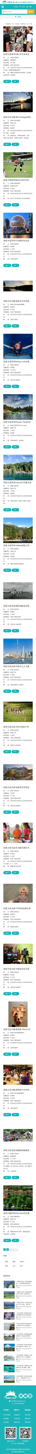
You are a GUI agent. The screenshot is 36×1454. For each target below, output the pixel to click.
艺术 (21, 1266)
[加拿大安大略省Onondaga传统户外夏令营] (18, 90)
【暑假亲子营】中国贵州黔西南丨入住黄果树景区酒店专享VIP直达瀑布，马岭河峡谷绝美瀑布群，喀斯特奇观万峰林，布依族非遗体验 (24, 1282)
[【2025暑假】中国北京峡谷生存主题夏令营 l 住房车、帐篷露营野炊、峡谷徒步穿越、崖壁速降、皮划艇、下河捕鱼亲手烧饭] (9, 1347)
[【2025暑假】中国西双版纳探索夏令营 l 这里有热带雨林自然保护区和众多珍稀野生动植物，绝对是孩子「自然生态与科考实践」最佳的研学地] (9, 1337)
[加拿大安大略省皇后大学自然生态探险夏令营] (18, 274)
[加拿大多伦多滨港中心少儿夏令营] (18, 640)
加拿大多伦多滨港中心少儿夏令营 (18, 666)
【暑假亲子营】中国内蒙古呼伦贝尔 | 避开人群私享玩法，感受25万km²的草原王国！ (24, 1293)
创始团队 (6, 1418)
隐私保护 (27, 1418)
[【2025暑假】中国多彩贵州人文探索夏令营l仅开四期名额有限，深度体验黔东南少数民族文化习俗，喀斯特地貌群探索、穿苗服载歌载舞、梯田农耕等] (9, 1316)
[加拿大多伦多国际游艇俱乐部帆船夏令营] (18, 579)
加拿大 (22, 1261)
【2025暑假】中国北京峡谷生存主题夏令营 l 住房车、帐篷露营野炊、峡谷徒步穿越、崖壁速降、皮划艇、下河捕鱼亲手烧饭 (24, 1345)
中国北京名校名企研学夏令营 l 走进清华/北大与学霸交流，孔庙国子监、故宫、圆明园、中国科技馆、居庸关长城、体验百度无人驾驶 (24, 1324)
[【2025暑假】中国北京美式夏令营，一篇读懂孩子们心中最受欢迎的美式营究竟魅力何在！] (9, 1379)
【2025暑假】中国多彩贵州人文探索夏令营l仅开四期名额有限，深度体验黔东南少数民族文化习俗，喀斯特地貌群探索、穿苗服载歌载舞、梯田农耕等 (24, 1314)
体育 (6, 1266)
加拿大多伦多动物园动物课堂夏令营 (19, 1150)
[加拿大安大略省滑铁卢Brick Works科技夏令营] (18, 1003)
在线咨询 (17, 1415)
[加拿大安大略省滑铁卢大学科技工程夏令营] (18, 1063)
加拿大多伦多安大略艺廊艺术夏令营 (19, 848)
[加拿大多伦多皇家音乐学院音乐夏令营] (18, 761)
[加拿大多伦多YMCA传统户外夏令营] (18, 700)
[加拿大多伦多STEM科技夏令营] (18, 881)
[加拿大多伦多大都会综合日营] (18, 942)
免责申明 (27, 1422)
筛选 (19, 17)
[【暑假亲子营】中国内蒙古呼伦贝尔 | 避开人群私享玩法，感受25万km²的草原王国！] (9, 1295)
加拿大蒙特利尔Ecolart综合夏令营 (18, 1213)
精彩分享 (17, 1422)
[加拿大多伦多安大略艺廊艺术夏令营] (18, 821)
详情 (15, 81)
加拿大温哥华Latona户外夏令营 (17, 482)
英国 (13, 1261)
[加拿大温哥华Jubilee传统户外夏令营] (18, 519)
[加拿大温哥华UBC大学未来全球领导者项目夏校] (18, 27)
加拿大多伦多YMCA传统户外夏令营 (19, 727)
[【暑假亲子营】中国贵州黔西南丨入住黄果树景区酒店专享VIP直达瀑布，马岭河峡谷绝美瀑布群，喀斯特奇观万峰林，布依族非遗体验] (9, 1284)
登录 (23, 6)
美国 (6, 1261)
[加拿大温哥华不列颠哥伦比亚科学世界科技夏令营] (18, 214)
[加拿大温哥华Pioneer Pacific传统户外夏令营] (18, 395)
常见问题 (17, 1418)
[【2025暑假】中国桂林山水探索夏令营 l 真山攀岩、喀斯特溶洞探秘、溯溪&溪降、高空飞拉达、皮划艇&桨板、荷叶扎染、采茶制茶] (9, 1368)
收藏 (6, 81)
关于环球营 (6, 1415)
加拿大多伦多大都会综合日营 (16, 969)
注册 (30, 6)
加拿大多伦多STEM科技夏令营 (17, 908)
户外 (13, 1266)
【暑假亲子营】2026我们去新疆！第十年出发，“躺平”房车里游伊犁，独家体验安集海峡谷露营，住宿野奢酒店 (24, 1303)
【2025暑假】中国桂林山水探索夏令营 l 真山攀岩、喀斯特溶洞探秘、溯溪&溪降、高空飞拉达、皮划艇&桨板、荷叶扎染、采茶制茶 (24, 1366)
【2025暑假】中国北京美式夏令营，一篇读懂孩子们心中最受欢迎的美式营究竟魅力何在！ (24, 1377)
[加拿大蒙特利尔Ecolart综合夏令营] (18, 1186)
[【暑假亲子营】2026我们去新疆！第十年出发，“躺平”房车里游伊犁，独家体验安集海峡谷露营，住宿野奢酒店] (9, 1305)
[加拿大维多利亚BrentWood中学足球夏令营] (18, 153)
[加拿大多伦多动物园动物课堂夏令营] (18, 1124)
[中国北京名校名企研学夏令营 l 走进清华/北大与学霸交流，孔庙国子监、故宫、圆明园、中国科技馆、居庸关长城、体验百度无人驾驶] (9, 1326)
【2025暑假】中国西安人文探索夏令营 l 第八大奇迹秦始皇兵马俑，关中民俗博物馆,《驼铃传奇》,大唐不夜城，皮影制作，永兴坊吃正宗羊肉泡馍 (24, 1356)
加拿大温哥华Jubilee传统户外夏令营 (19, 545)
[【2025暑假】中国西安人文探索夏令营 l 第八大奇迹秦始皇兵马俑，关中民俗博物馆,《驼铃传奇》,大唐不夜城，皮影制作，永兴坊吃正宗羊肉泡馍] (9, 1358)
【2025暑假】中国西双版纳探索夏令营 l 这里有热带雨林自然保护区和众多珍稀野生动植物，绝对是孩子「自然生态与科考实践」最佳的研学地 (24, 1335)
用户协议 (27, 1415)
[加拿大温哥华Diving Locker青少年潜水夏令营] (18, 335)
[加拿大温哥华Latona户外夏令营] (18, 456)
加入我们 (6, 1422)
